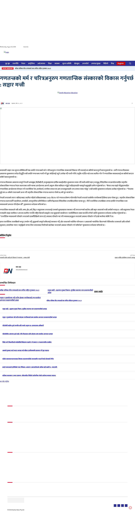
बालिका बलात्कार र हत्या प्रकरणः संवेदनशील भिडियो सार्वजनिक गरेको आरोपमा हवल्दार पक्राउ (29, 375)
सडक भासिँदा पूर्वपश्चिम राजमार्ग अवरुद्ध (125, 257)
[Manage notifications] (130, 507)
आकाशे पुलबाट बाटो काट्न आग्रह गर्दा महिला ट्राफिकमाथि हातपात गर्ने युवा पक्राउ (25, 350)
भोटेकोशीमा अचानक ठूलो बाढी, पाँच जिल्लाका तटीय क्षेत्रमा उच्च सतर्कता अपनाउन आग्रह (27, 334)
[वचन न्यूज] (2, 103)
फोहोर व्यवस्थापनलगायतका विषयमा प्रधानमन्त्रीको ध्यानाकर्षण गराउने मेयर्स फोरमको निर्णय (28, 359)
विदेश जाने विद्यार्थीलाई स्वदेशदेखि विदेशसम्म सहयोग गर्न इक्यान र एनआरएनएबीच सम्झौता (26, 342)
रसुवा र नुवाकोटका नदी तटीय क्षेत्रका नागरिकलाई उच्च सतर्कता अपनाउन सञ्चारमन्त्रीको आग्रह (20, 299)
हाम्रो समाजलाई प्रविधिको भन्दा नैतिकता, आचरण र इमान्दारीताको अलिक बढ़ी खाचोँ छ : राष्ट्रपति (29, 367)
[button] (130, 63)
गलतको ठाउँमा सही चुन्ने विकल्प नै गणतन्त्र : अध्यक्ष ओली (15, 257)
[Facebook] (121, 47)
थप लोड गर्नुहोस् (4, 381)
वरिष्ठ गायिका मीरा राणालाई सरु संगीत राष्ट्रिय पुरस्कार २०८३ (33, 68)
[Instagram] (133, 47)
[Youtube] (125, 47)
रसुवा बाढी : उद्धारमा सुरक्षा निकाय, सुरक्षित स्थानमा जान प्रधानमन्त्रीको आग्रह (24, 309)
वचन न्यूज (8, 103)
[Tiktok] (129, 47)
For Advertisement (14, 486)
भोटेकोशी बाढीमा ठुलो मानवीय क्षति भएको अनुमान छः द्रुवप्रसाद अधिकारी (23, 325)
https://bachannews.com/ (21, 269)
